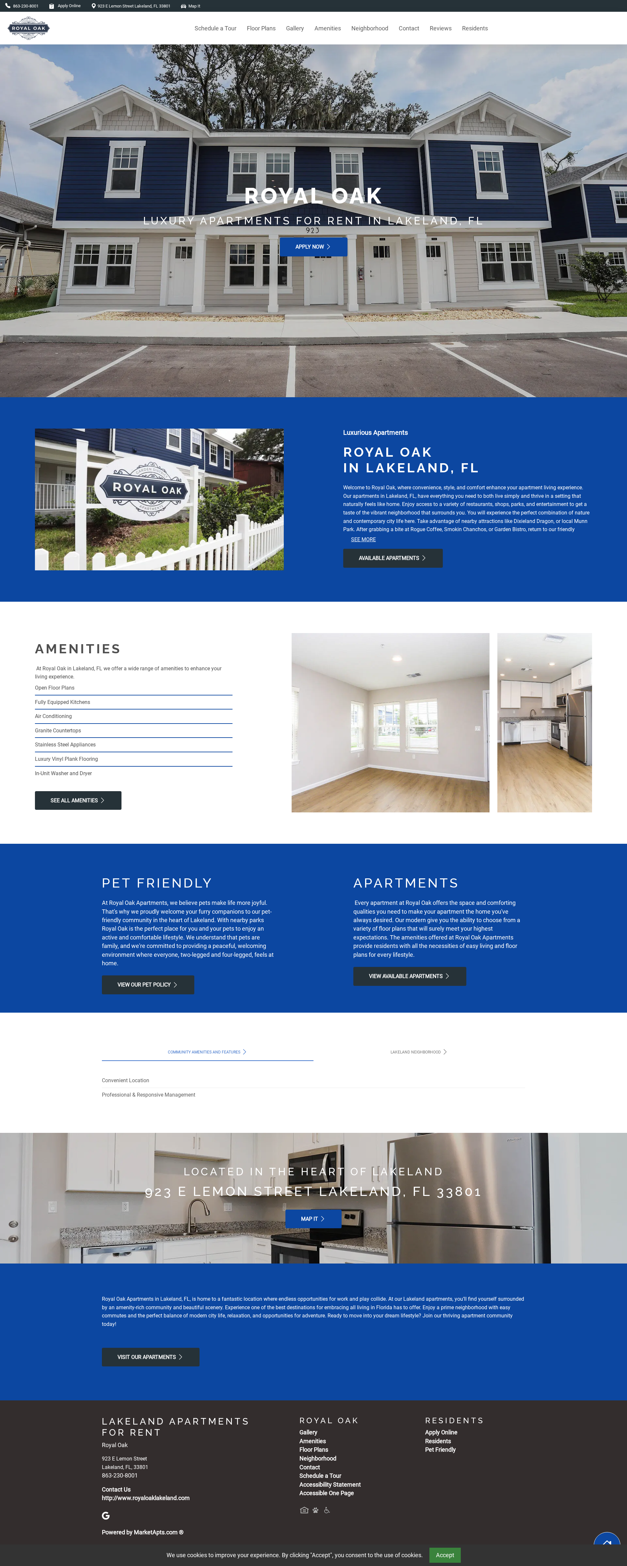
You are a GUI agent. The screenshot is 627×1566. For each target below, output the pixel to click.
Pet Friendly (440, 1449)
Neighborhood (369, 28)
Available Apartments (390, 558)
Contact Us (116, 1489)
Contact (409, 28)
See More (363, 539)
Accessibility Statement (330, 1484)
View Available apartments (406, 976)
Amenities (327, 28)
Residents (475, 28)
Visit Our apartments (147, 1357)
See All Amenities (75, 800)
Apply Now (310, 247)
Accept (445, 1555)
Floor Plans (261, 28)
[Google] (106, 1515)
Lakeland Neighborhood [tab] (416, 1052)
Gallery (295, 28)
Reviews (441, 28)
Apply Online (69, 5)
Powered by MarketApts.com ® (143, 1532)
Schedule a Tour (215, 28)
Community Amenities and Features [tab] (204, 1052)
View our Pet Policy (145, 985)
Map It (310, 1219)
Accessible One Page (326, 1493)
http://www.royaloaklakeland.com (146, 1498)
